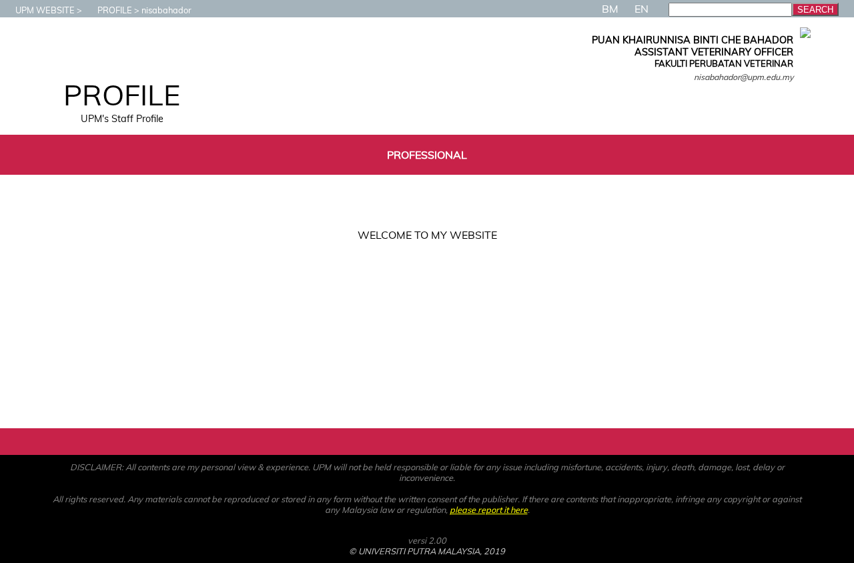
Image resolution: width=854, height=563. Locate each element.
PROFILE (114, 10)
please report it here (489, 509)
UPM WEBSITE (45, 10)
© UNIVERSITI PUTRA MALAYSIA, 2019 (427, 551)
